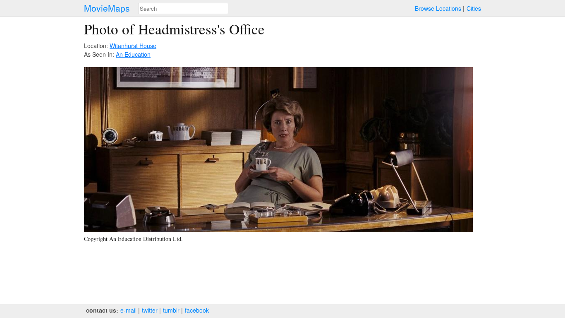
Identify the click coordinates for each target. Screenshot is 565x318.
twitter (150, 310)
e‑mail (128, 310)
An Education (133, 54)
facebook (197, 310)
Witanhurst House (133, 45)
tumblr (171, 310)
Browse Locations (438, 8)
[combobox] (183, 8)
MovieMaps (107, 8)
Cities (474, 8)
